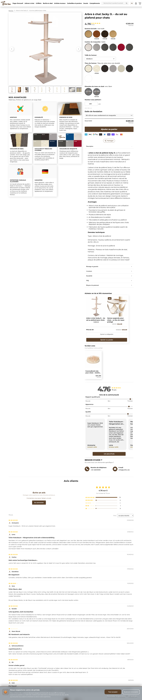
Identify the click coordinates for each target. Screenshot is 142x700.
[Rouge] (121, 48)
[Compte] (136, 3)
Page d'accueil (18, 3)
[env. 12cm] (88, 92)
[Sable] (88, 48)
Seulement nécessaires (131, 692)
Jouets (85, 3)
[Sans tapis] (113, 48)
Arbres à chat (29, 3)
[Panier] (140, 3)
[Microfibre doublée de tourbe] (129, 69)
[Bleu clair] (105, 48)
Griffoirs (38, 3)
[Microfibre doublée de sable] (121, 69)
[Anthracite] (129, 48)
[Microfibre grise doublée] (113, 69)
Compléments (95, 3)
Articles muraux (59, 3)
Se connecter (39, 502)
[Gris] (96, 48)
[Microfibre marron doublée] (105, 69)
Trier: (114, 515)
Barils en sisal (48, 3)
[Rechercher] (126, 3)
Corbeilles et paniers (74, 3)
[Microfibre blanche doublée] (88, 79)
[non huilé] (88, 34)
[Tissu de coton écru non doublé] (88, 69)
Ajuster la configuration (106, 334)
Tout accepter (113, 692)
